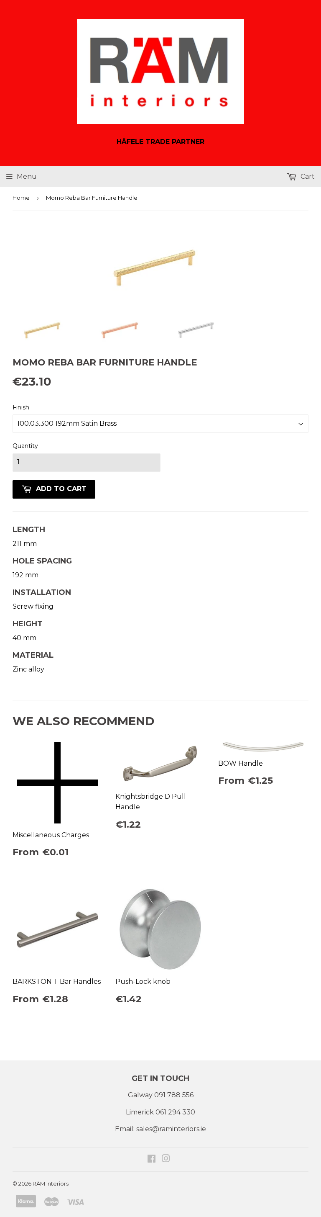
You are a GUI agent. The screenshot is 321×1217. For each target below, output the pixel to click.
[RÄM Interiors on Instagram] (166, 1159)
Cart (307, 176)
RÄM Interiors (51, 1183)
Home (21, 197)
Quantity (25, 446)
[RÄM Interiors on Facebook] (151, 1159)
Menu (27, 176)
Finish (21, 407)
